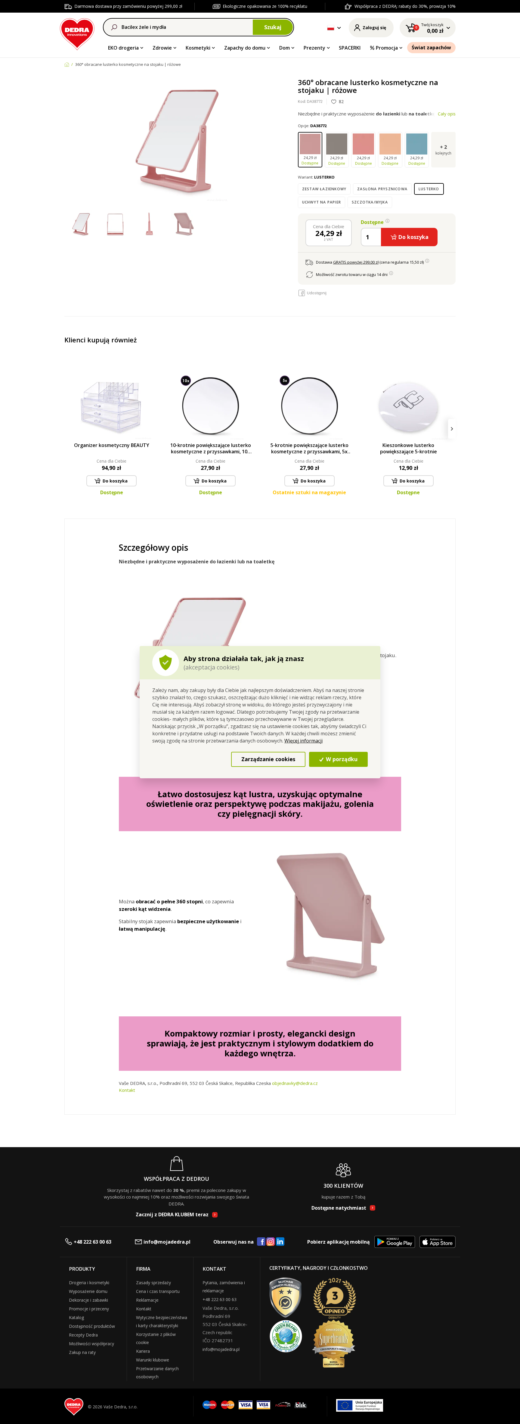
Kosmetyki (198, 47)
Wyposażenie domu (88, 1291)
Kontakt (127, 1090)
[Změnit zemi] (330, 27)
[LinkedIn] (280, 1242)
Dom (284, 47)
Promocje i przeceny (89, 1309)
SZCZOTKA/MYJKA (370, 202)
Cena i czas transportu (158, 1291)
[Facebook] (261, 1242)
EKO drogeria (123, 47)
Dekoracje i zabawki (88, 1300)
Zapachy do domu (244, 47)
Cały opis (447, 114)
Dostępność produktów (92, 1326)
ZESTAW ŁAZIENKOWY (324, 188)
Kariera (143, 1351)
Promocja (387, 47)
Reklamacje (147, 1300)
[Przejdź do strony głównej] (77, 33)
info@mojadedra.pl (167, 1242)
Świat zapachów (431, 47)
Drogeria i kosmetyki (89, 1282)
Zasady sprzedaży (153, 1282)
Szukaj (272, 27)
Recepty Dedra (83, 1335)
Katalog (76, 1317)
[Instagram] (270, 1242)
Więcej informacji (303, 740)
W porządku (341, 759)
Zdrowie (162, 47)
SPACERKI (350, 47)
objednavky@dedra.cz (295, 1083)
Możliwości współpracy (91, 1343)
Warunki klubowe (152, 1360)
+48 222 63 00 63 (92, 1242)
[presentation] (68, 429)
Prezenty (314, 47)
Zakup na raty (82, 1352)
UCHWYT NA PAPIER (321, 202)
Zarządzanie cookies (268, 759)
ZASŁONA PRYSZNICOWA (382, 188)
